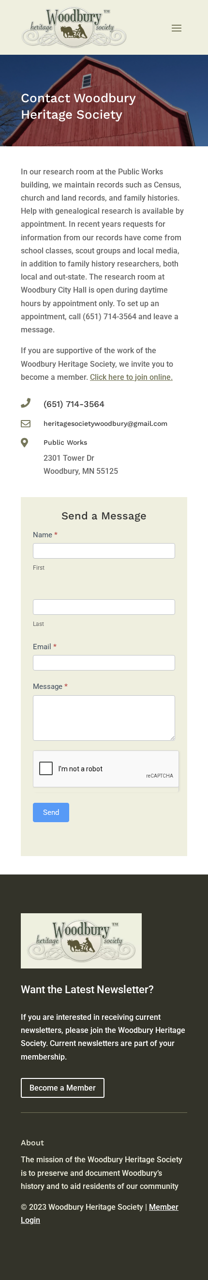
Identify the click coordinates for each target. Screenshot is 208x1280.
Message (50, 686)
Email (45, 646)
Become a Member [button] (63, 1088)
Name (45, 535)
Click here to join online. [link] (131, 377)
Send (51, 812)
